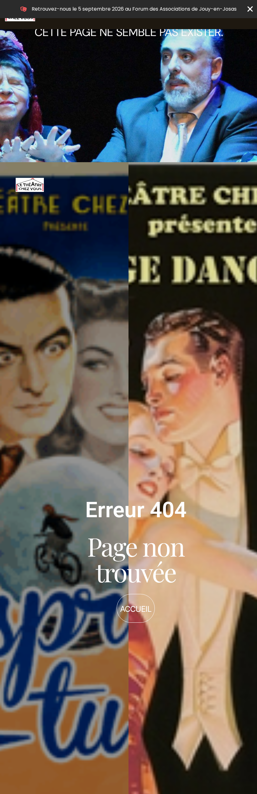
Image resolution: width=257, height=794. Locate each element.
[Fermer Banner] (250, 9)
